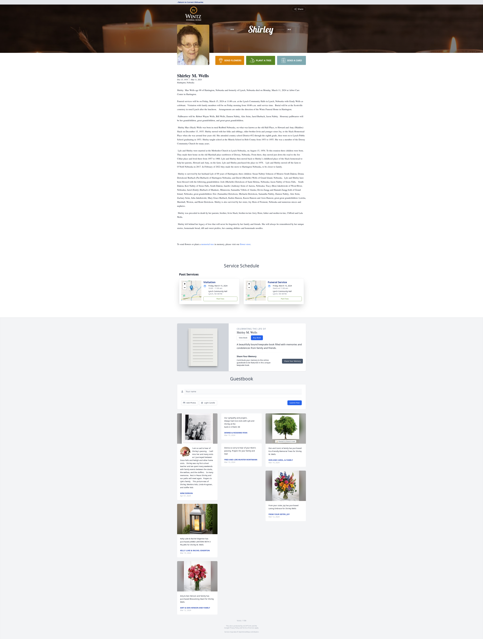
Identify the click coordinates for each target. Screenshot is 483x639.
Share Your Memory (292, 361)
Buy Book (257, 337)
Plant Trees (220, 299)
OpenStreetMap (244, 632)
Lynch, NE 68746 (215, 294)
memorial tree (207, 244)
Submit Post (295, 403)
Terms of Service (248, 628)
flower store (245, 244)
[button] (191, 288)
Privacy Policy (234, 628)
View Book (243, 337)
